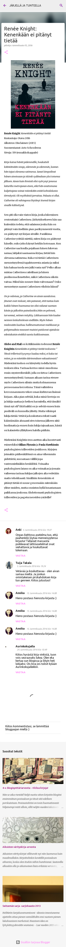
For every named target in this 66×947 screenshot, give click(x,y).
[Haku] (61, 5)
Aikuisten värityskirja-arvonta (19, 847)
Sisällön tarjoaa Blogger (35, 942)
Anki (18, 529)
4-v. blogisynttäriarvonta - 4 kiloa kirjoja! (25, 788)
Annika (20, 593)
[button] (6, 52)
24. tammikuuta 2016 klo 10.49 (32, 649)
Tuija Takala (23, 562)
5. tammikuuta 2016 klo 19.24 (31, 566)
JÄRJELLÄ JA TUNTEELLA (25, 5)
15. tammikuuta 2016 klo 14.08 (42, 593)
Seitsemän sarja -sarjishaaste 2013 (22, 906)
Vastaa (20, 555)
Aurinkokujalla (25, 646)
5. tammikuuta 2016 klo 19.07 (37, 530)
